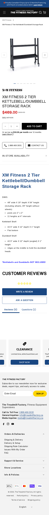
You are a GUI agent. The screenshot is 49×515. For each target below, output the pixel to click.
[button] (4, 12)
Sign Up (40, 393)
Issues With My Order (14, 450)
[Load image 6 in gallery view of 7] (31, 84)
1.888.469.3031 (26, 412)
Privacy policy (37, 495)
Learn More (6, 134)
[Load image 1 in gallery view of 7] (14, 84)
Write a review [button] (24, 291)
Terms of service (18, 500)
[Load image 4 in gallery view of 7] (24, 84)
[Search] (40, 12)
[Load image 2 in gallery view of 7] (18, 84)
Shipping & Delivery (13, 440)
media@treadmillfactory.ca (30, 418)
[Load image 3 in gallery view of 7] (21, 84)
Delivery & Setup (12, 443)
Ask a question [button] (24, 300)
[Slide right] (44, 55)
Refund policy (22, 495)
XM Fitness (6, 20)
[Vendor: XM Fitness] (12, 91)
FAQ (6, 453)
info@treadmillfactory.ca (31, 415)
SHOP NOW (24, 362)
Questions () (29, 309)
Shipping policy (34, 500)
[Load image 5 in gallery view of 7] (27, 84)
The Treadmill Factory (24, 492)
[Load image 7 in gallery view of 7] (34, 84)
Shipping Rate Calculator (16, 446)
